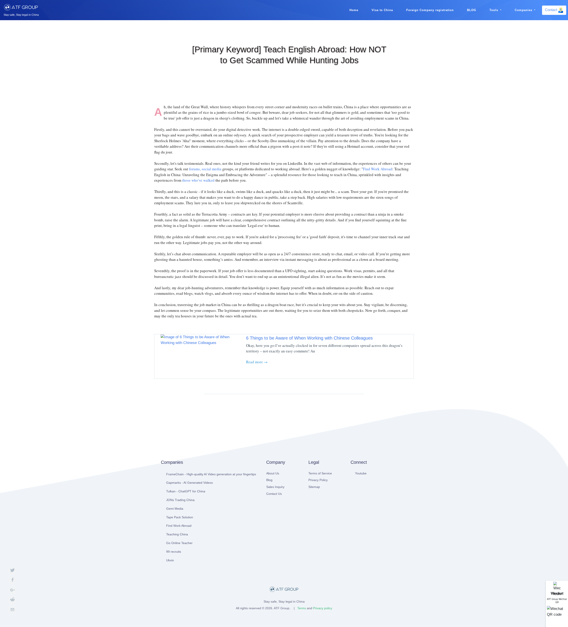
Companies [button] (524, 10)
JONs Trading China (180, 500)
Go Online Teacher (179, 543)
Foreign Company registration (430, 10)
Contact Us (274, 493)
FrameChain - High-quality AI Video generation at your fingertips (211, 474)
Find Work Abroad (377, 168)
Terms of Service (320, 473)
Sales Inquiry (275, 487)
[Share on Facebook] (12, 581)
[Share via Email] (12, 610)
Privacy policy (322, 608)
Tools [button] (494, 10)
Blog (269, 480)
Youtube (361, 473)
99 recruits (173, 551)
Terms (301, 608)
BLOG (471, 10)
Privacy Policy (318, 480)
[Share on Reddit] (12, 600)
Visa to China (382, 10)
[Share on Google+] (12, 590)
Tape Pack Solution (179, 517)
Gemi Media (174, 508)
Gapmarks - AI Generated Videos (189, 482)
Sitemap (314, 487)
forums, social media (205, 168)
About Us (272, 473)
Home (353, 10)
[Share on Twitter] (12, 571)
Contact (551, 10)
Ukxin (170, 560)
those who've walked (198, 180)
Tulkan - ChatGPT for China (185, 491)
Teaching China (177, 534)
